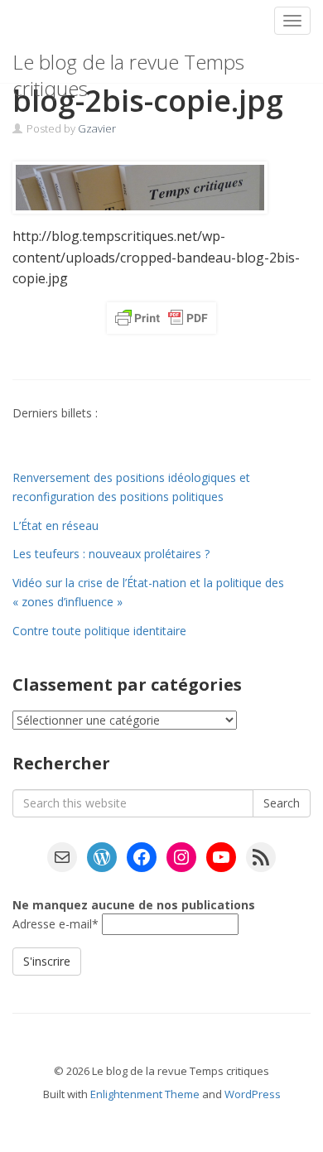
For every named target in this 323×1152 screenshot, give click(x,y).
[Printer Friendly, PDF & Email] (161, 318)
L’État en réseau (55, 525)
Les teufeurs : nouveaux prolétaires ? (111, 554)
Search (281, 803)
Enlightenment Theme (145, 1094)
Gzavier (97, 128)
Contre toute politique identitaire (99, 631)
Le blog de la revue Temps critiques (128, 65)
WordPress (252, 1094)
